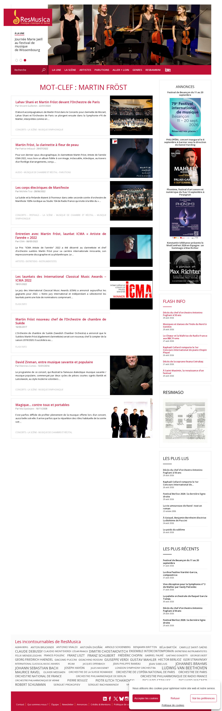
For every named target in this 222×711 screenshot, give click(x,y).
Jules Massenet (100, 668)
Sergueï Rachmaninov (103, 684)
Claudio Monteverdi (57, 651)
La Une (56, 69)
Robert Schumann (30, 684)
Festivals (34, 215)
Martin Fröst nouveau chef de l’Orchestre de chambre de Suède (60, 321)
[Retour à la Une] (28, 17)
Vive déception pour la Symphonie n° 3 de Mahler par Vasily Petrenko (184, 585)
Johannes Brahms (191, 663)
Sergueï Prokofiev (67, 684)
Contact (20, 704)
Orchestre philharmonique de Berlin (101, 676)
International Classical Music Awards (37, 663)
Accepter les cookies (146, 698)
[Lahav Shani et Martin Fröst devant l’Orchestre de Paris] (131, 115)
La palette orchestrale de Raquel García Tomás (185, 597)
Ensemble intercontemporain (151, 651)
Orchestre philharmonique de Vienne (37, 680)
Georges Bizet (198, 655)
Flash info (21, 304)
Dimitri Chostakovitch (108, 651)
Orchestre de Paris (192, 672)
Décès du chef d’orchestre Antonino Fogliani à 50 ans (182, 313)
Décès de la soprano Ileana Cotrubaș (183, 361)
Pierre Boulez (77, 680)
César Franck (80, 651)
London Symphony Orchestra (135, 668)
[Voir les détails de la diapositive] (129, 35)
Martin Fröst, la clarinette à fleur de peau (47, 145)
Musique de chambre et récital (41, 172)
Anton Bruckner (42, 647)
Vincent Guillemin (28, 105)
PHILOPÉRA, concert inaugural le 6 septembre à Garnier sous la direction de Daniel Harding (185, 142)
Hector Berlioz (169, 659)
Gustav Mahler (143, 659)
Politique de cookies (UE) (127, 704)
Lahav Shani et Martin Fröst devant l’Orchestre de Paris (57, 102)
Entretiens (31, 261)
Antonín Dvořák (91, 647)
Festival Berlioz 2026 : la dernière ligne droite (184, 621)
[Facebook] (110, 699)
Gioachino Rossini (91, 659)
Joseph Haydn (74, 668)
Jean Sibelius (158, 663)
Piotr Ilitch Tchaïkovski (115, 680)
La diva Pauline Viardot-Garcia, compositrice (180, 573)
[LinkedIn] (105, 700)
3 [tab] (25, 60)
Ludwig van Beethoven (184, 668)
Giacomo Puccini (66, 659)
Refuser (175, 698)
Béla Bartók (168, 647)
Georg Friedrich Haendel (34, 659)
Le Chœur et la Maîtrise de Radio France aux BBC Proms (185, 337)
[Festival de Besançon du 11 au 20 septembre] (185, 117)
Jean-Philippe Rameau (127, 663)
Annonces (82, 704)
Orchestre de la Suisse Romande (91, 672)
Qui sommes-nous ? (37, 704)
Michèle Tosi (25, 191)
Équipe (55, 704)
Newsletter (68, 704)
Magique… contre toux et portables (42, 405)
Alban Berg (21, 647)
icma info (168, 70)
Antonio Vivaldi (67, 647)
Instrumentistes (48, 261)
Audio (18, 172)
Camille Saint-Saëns (193, 647)
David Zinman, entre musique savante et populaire (54, 362)
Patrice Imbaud (27, 148)
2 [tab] (21, 60)
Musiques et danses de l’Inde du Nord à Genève (185, 325)
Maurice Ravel (27, 672)
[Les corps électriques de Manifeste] (131, 201)
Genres (137, 69)
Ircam (71, 663)
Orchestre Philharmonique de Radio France (173, 676)
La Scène (70, 69)
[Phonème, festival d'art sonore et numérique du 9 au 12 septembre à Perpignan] (185, 219)
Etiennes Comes (27, 365)
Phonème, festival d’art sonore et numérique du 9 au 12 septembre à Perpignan (185, 192)
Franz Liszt (76, 655)
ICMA (22, 241)
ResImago (173, 392)
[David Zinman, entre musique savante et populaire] (131, 375)
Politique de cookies (173, 705)
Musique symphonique (51, 129)
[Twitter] (115, 700)
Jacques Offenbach (94, 663)
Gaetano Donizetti (177, 655)
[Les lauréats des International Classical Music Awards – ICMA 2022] (131, 290)
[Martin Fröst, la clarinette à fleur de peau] (131, 158)
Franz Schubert (101, 655)
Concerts (20, 129)
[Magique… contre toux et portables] (131, 418)
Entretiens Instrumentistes (191, 651)
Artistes (85, 69)
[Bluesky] (121, 699)
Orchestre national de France (38, 676)
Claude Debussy (29, 651)
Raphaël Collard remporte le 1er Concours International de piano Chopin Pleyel (185, 350)
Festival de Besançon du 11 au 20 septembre (185, 93)
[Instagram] (127, 699)
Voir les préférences (203, 698)
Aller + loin (121, 69)
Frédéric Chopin (130, 655)
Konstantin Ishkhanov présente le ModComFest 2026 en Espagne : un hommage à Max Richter (185, 245)
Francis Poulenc (54, 655)
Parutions (102, 69)
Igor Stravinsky (195, 659)
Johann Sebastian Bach (36, 668)
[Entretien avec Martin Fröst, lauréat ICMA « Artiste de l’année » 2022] (131, 247)
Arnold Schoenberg (118, 647)
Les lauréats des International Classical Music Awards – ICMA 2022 (60, 278)
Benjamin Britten (145, 647)
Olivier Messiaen (54, 672)
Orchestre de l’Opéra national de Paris (145, 672)
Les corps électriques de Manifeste (42, 187)
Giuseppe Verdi (116, 659)
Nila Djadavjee (26, 408)
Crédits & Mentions (101, 704)
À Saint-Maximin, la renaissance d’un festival (183, 371)
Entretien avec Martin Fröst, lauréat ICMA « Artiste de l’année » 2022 (60, 236)
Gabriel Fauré (154, 655)
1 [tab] (16, 60)
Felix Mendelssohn (28, 655)
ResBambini (153, 69)
